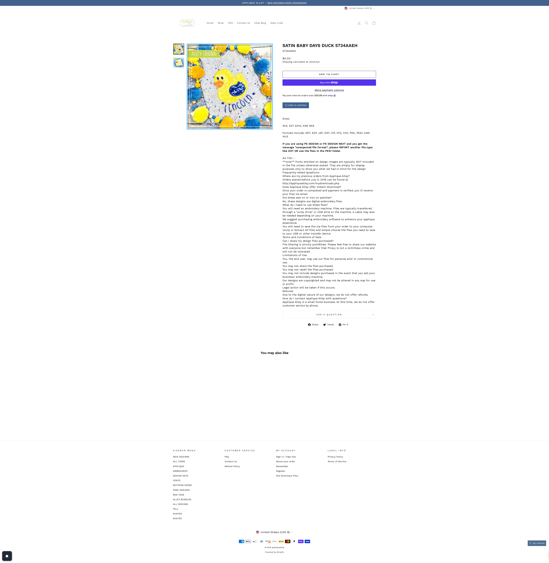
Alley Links (276, 23)
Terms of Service (337, 461)
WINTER (177, 513)
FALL (175, 509)
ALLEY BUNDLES (182, 499)
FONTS (176, 480)
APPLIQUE (178, 466)
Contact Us (243, 23)
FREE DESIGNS (181, 490)
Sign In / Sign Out (286, 456)
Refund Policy (232, 466)
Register (280, 471)
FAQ (230, 23)
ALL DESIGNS (180, 504)
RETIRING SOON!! (182, 485)
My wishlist (538, 543)
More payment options (329, 90)
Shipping (287, 62)
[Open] (7, 556)
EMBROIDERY (180, 471)
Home (210, 23)
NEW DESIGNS (181, 456)
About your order (285, 461)
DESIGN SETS (180, 475)
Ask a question (329, 314)
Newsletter (282, 466)
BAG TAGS (178, 494)
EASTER (177, 518)
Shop (221, 23)
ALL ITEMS (179, 461)
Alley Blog (260, 23)
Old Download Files (287, 475)
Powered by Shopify (274, 552)
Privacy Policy (335, 456)
